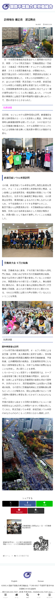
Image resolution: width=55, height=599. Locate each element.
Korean (41, 581)
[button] (36, 511)
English (14, 581)
